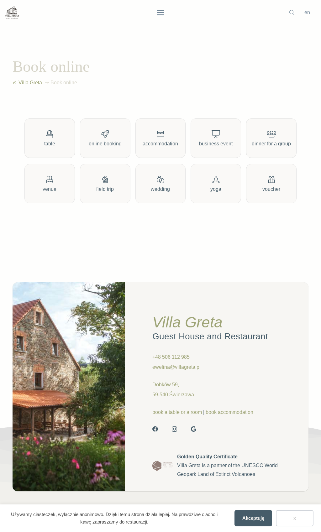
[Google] (193, 429)
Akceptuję (253, 518)
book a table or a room (177, 412)
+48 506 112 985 (171, 357)
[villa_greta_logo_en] (12, 12)
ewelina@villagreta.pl (176, 367)
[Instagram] (174, 429)
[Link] (14, 83)
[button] (160, 12)
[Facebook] (155, 429)
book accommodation (229, 412)
